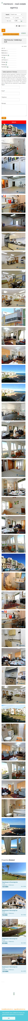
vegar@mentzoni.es (19, 1009)
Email (3, 90)
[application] (20, 26)
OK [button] (9, 1018)
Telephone (4, 97)
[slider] (23, 25)
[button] (24, 1014)
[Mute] (19, 26)
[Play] (17, 26)
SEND (3, 118)
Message (4, 103)
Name (3, 84)
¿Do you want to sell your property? (11, 34)
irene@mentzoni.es (7, 1009)
